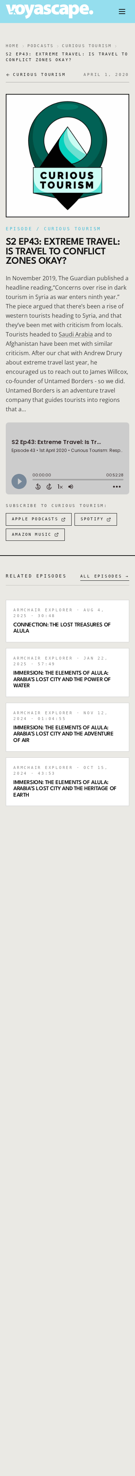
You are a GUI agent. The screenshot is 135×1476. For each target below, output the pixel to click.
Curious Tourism (87, 46)
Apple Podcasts (35, 519)
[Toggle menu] (122, 11)
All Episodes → (105, 576)
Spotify (92, 519)
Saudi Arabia (76, 334)
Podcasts (40, 46)
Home (12, 46)
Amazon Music (31, 534)
